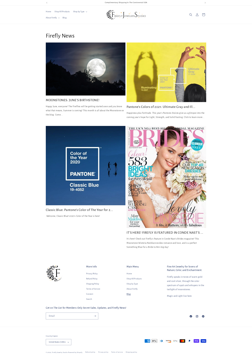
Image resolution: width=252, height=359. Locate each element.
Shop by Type (132, 284)
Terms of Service (93, 289)
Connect (89, 294)
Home (129, 274)
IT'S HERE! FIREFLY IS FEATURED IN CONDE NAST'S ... (165, 232)
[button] (79, 12)
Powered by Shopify (75, 352)
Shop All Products (134, 279)
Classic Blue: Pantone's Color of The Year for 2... (79, 210)
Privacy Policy (92, 274)
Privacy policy (103, 352)
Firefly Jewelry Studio (60, 352)
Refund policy (90, 352)
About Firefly (132, 289)
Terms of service (117, 352)
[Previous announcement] (47, 3)
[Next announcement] (205, 3)
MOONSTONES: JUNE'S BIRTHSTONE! (72, 100)
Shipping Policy (92, 284)
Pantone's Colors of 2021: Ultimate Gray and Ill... (161, 107)
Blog (129, 294)
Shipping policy (131, 352)
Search (89, 299)
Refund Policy (92, 279)
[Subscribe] (95, 316)
